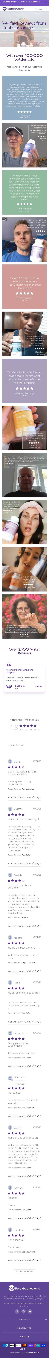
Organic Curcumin (28, 962)
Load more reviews (24, 1271)
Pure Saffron (26, 855)
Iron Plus (25, 917)
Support (24, 1336)
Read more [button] (38, 828)
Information (24, 1328)
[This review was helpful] (33, 797)
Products (24, 1320)
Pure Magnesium (28, 789)
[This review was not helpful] (38, 797)
